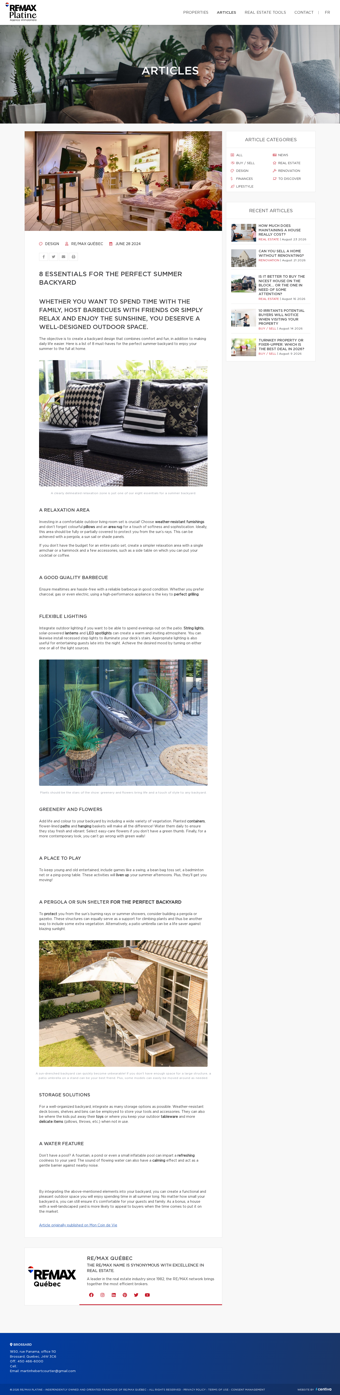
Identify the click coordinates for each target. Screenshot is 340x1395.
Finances (244, 179)
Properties (195, 12)
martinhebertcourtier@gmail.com (48, 1371)
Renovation (288, 171)
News (282, 155)
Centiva (324, 1389)
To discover (289, 179)
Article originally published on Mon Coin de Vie (78, 1225)
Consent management (248, 1390)
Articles (226, 12)
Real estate (288, 163)
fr (327, 12)
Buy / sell (245, 163)
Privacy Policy (194, 1390)
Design (51, 244)
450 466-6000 (30, 1361)
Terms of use (218, 1390)
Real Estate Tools (265, 12)
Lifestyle (244, 186)
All (239, 155)
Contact (304, 12)
